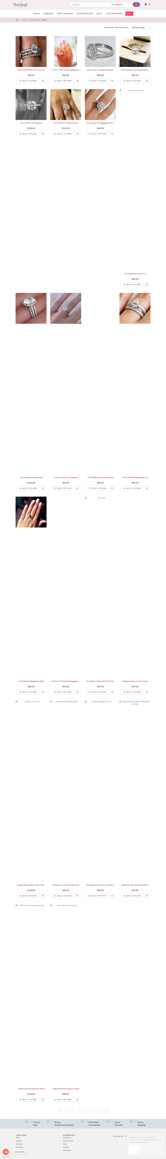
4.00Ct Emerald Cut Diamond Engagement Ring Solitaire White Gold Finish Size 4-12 (65, 477)
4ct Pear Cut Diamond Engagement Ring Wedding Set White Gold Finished (66, 681)
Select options (29, 81)
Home (18, 19)
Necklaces (19, 1147)
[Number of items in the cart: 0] (149, 4)
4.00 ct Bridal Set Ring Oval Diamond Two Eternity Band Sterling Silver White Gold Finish (31, 477)
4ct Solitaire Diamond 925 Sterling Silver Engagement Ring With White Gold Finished (100, 681)
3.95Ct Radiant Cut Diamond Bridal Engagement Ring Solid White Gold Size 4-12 (135, 70)
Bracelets (19, 1144)
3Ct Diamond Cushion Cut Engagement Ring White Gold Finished (135, 274)
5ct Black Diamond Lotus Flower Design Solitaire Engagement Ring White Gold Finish (135, 681)
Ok (134, 1147)
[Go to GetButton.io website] (6, 1156)
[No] (133, 1152)
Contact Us (67, 1138)
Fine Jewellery (85, 13)
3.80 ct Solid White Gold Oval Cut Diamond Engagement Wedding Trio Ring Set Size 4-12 (31, 70)
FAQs (65, 1144)
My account (67, 1150)
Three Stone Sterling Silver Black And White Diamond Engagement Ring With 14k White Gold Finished (31, 1089)
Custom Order (114, 13)
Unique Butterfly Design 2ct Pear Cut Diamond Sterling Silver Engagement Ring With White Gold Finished (66, 1089)
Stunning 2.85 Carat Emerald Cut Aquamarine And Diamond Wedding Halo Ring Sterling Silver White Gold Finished (135, 885)
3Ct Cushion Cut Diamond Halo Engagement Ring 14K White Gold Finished (66, 123)
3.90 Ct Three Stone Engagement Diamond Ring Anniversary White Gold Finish (65, 70)
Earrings (48, 13)
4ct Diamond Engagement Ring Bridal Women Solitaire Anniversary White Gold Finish (31, 681)
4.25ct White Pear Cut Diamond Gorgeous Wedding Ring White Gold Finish (100, 477)
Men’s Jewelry (65, 13)
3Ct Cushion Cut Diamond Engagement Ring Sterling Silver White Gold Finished (31, 123)
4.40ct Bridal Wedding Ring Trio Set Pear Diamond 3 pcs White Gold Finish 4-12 (135, 477)
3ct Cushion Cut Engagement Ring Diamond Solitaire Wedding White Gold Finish (100, 123)
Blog (99, 13)
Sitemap (66, 1147)
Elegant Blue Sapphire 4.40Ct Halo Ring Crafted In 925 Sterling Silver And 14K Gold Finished (31, 885)
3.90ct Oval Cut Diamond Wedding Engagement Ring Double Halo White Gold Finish (100, 70)
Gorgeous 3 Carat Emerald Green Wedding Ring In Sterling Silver (65, 885)
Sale (129, 13)
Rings (36, 13)
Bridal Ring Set (34, 20)
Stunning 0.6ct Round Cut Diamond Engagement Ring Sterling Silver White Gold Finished (100, 885)
